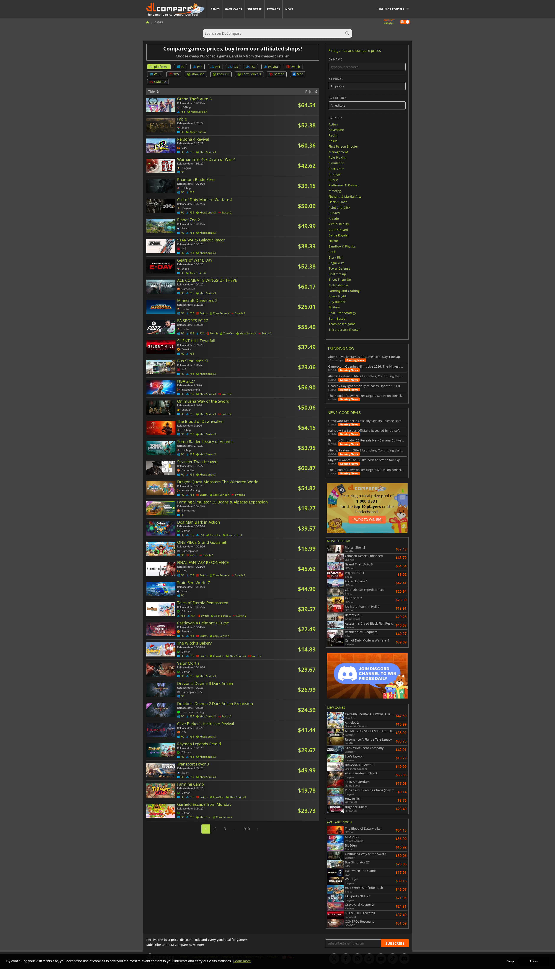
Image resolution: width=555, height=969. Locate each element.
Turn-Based (337, 318)
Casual (333, 141)
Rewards (273, 9)
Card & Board (338, 230)
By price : (336, 79)
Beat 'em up (337, 274)
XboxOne (197, 74)
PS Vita (273, 67)
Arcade (334, 218)
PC (182, 67)
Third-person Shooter (344, 329)
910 (247, 828)
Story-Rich (336, 257)
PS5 (199, 67)
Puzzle (333, 180)
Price (309, 91)
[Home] (147, 22)
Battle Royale (338, 235)
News (289, 9)
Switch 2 (160, 82)
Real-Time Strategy (342, 313)
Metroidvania (338, 285)
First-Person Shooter (343, 146)
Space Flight (337, 296)
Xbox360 (223, 74)
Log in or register (390, 9)
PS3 (235, 67)
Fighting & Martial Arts (345, 196)
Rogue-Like (336, 263)
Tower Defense (339, 268)
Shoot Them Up (340, 279)
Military (334, 307)
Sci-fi (332, 252)
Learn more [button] (242, 961)
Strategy (335, 174)
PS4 (217, 67)
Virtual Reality (339, 224)
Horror (333, 241)
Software (254, 9)
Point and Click (339, 207)
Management (338, 152)
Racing (333, 135)
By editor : (337, 98)
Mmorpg (335, 191)
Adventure (336, 130)
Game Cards (233, 9)
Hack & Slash (338, 202)
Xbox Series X (251, 74)
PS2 (253, 67)
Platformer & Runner (344, 185)
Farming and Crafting (344, 290)
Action (333, 124)
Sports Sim (336, 168)
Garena (279, 74)
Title (152, 91)
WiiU (157, 74)
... (234, 828)
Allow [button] (533, 961)
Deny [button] (510, 961)
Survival (334, 213)
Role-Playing (337, 157)
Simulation (336, 163)
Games (215, 9)
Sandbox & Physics (342, 246)
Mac (300, 74)
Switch (295, 67)
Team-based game (342, 324)
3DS (176, 74)
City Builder (337, 302)
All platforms (159, 67)
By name (335, 59)
